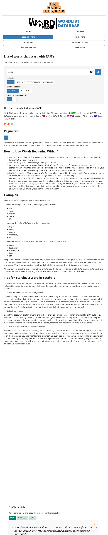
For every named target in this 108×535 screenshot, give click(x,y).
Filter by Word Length (16, 95)
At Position (28, 42)
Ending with (80, 37)
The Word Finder (54, 7)
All (9, 99)
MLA (12, 517)
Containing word (28, 47)
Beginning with (28, 37)
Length (19, 82)
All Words (79, 32)
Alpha (10, 82)
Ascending (12, 91)
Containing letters (80, 42)
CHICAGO (22, 517)
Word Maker (80, 47)
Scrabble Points (33, 82)
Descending (26, 91)
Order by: (11, 78)
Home (28, 32)
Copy (93, 523)
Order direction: (14, 86)
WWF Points (48, 82)
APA (32, 517)
